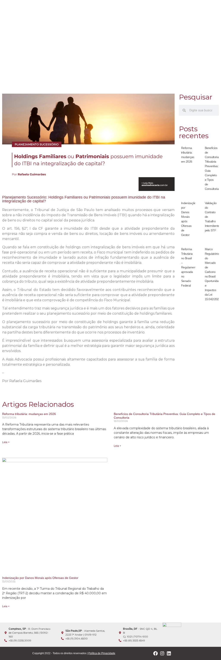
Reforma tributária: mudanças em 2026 (29, 414)
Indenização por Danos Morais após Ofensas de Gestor (40, 578)
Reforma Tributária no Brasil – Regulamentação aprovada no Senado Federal (191, 267)
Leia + (5, 442)
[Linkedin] (169, 653)
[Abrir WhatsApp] (210, 649)
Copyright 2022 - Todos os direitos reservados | (73, 653)
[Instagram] (162, 653)
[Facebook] (155, 653)
